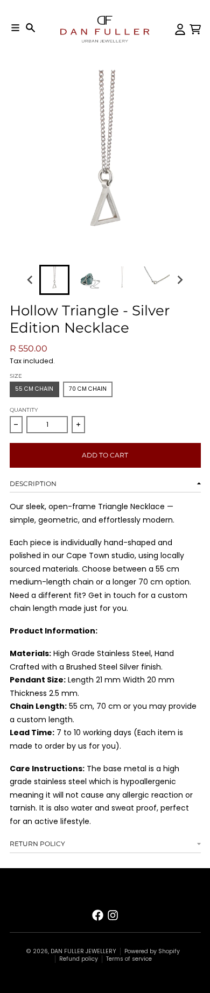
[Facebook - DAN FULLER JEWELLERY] (97, 915)
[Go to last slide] (31, 280)
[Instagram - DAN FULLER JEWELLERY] (112, 915)
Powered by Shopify (152, 951)
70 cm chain (88, 389)
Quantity (24, 410)
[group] (54, 280)
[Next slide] (179, 280)
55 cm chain (34, 389)
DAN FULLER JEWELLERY (83, 951)
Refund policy (78, 959)
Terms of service (129, 959)
